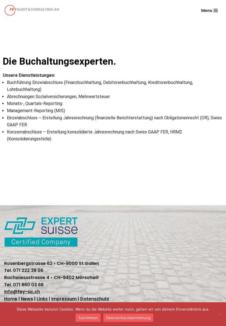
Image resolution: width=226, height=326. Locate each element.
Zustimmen (88, 318)
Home (10, 299)
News (27, 299)
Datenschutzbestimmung (128, 318)
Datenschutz (94, 299)
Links (42, 299)
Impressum (64, 299)
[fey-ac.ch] (31, 10)
